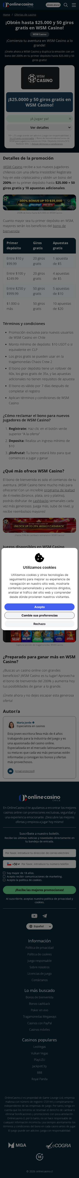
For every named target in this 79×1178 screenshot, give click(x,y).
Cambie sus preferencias (39, 615)
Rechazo (39, 624)
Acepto (39, 607)
